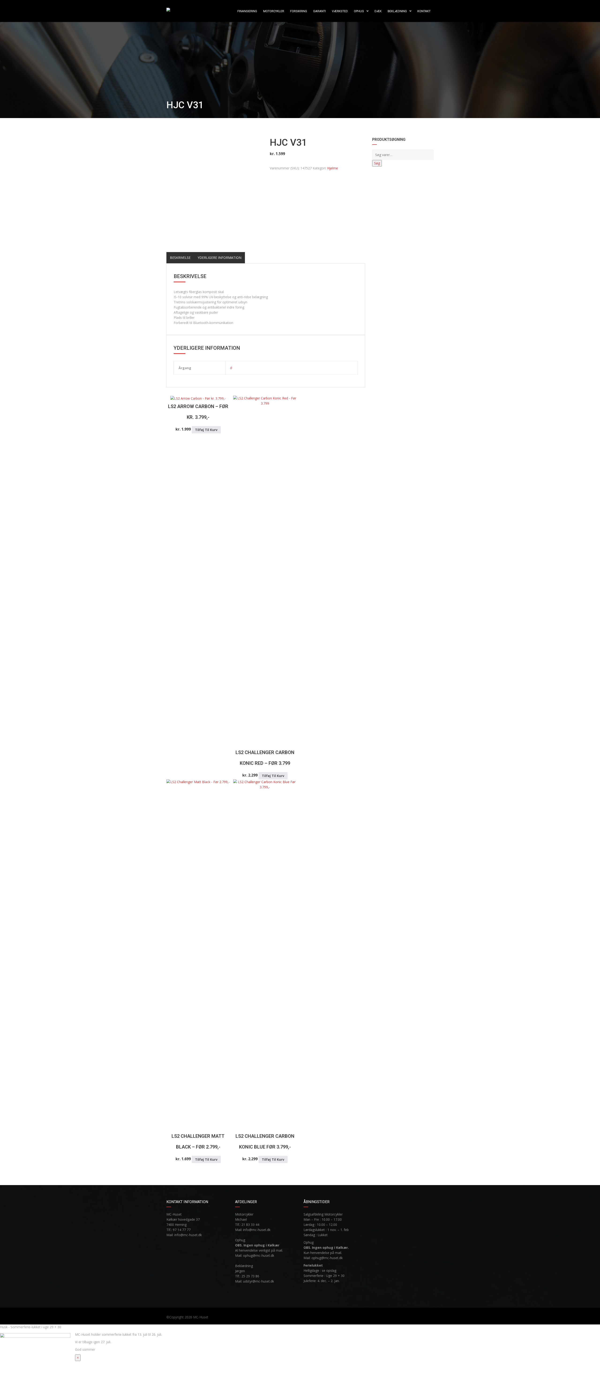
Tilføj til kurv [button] (206, 430)
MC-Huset (200, 1317)
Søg (377, 163)
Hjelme (332, 168)
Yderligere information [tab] (219, 257)
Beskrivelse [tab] (180, 257)
